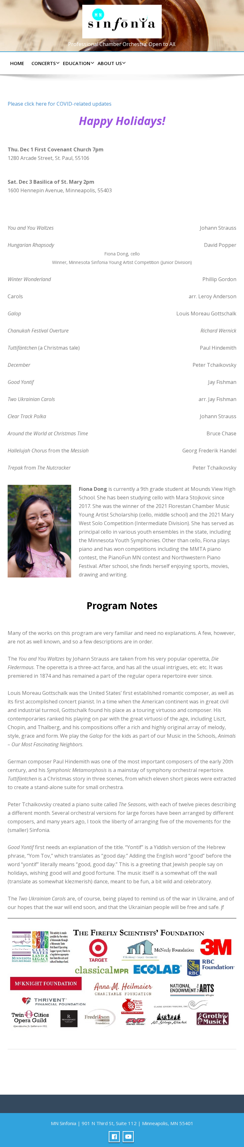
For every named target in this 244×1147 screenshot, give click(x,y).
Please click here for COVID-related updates (60, 103)
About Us (110, 63)
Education (76, 63)
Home (17, 63)
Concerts (43, 63)
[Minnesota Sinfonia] (122, 20)
